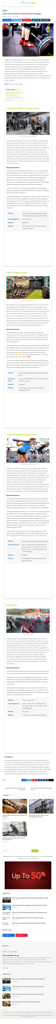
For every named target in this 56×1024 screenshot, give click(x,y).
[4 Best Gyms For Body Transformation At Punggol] (28, 39)
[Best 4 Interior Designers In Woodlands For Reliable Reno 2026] (6, 980)
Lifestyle (5, 10)
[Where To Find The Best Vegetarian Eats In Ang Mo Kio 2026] (6, 996)
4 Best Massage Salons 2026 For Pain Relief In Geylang (14, 816)
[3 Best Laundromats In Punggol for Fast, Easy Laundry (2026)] (6, 988)
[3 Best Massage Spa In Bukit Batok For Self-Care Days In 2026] (14, 829)
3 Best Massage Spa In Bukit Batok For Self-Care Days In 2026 (13, 838)
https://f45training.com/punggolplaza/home (34, 541)
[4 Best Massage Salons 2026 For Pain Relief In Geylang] (14, 806)
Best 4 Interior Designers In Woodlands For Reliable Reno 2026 (30, 898)
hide (17, 89)
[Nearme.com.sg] (28, 2)
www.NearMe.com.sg (11, 1012)
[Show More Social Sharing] (52, 20)
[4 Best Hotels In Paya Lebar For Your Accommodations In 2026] (41, 806)
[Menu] (4, 2)
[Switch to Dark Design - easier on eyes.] (50, 2)
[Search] (52, 2)
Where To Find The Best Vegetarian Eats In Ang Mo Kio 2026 (29, 912)
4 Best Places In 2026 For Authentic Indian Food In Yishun (28, 923)
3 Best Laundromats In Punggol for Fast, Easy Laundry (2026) (29, 905)
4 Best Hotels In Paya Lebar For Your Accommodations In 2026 (38, 816)
